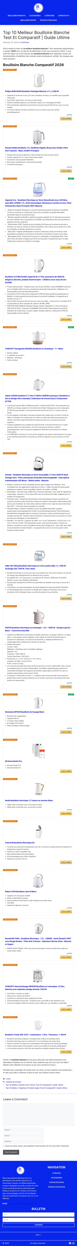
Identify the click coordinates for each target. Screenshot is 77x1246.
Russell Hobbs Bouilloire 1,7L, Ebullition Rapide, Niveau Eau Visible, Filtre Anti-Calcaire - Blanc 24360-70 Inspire (36, 149)
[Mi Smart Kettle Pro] (38, 750)
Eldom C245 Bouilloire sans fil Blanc (20, 891)
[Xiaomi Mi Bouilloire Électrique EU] (38, 832)
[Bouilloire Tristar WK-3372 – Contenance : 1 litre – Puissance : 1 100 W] (38, 1026)
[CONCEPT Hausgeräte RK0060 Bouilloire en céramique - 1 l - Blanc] (38, 338)
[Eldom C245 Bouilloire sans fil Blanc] (38, 881)
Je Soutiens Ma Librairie (19, 1243)
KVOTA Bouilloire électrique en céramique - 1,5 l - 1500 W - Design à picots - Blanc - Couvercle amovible (38, 629)
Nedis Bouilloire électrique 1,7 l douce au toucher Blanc (29, 800)
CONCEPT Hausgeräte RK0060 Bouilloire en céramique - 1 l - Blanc (34, 349)
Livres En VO (63, 16)
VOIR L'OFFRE (66, 118)
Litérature (49, 16)
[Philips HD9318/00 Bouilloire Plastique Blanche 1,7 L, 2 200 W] (38, 80)
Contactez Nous (56, 1182)
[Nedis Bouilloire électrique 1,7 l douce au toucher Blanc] (38, 790)
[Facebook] (70, 1243)
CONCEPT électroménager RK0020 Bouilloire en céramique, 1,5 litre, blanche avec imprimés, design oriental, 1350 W (35, 987)
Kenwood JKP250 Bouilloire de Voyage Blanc (24, 712)
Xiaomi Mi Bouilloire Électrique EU (20, 843)
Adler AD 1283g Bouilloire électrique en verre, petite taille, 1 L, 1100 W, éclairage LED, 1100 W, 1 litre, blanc (35, 567)
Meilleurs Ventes (28, 20)
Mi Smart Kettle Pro (13, 761)
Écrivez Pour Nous (48, 20)
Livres (8, 1079)
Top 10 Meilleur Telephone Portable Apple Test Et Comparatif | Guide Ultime (36, 1088)
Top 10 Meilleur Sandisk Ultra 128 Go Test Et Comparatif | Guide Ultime (34, 1085)
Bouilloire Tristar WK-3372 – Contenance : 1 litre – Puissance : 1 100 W (35, 1035)
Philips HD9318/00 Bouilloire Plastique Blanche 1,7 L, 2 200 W (32, 91)
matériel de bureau (13, 1082)
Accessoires (35, 16)
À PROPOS (56, 1173)
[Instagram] (73, 1243)
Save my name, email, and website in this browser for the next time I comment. (37, 1146)
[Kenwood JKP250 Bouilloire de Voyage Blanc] (38, 703)
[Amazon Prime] (69, 115)
